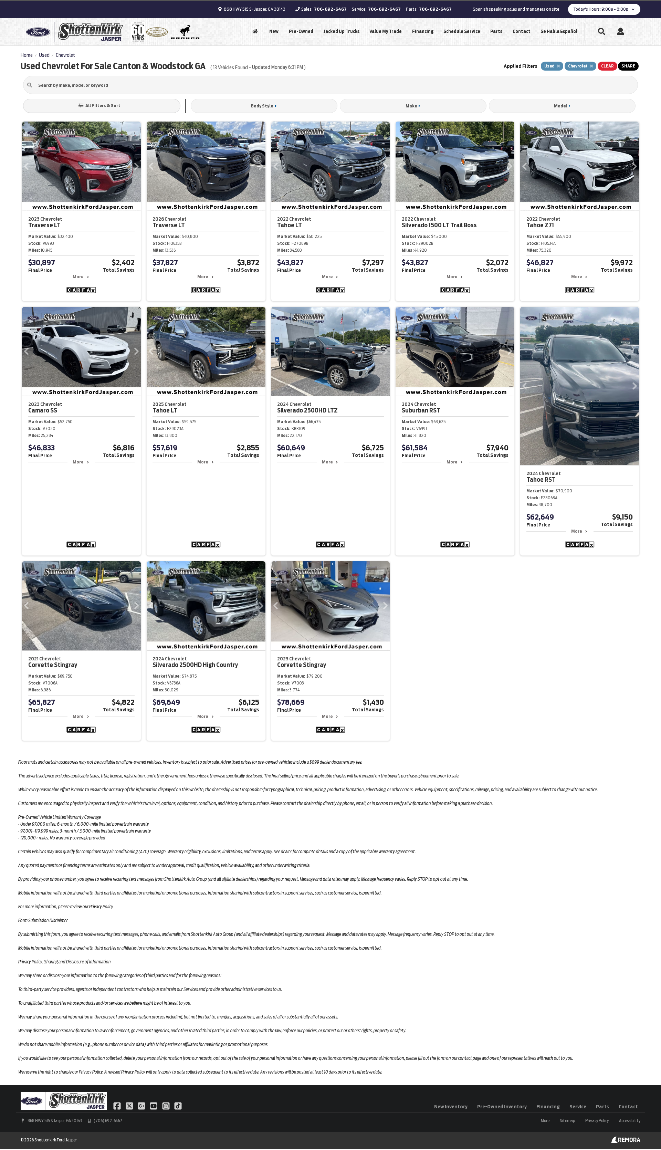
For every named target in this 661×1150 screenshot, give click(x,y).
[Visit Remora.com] (625, 1141)
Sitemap (567, 1120)
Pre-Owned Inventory (502, 1106)
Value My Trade (385, 31)
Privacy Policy (597, 1120)
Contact (522, 31)
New (274, 31)
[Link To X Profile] (130, 1105)
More (78, 276)
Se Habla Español (559, 31)
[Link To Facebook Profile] (118, 1105)
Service (577, 1106)
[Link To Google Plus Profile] (142, 1105)
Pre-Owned (301, 31)
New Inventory (451, 1106)
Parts (496, 31)
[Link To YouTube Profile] (154, 1105)
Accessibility (629, 1120)
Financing (422, 31)
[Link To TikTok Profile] (177, 1105)
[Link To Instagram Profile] (166, 1105)
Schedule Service (461, 31)
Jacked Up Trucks (341, 31)
